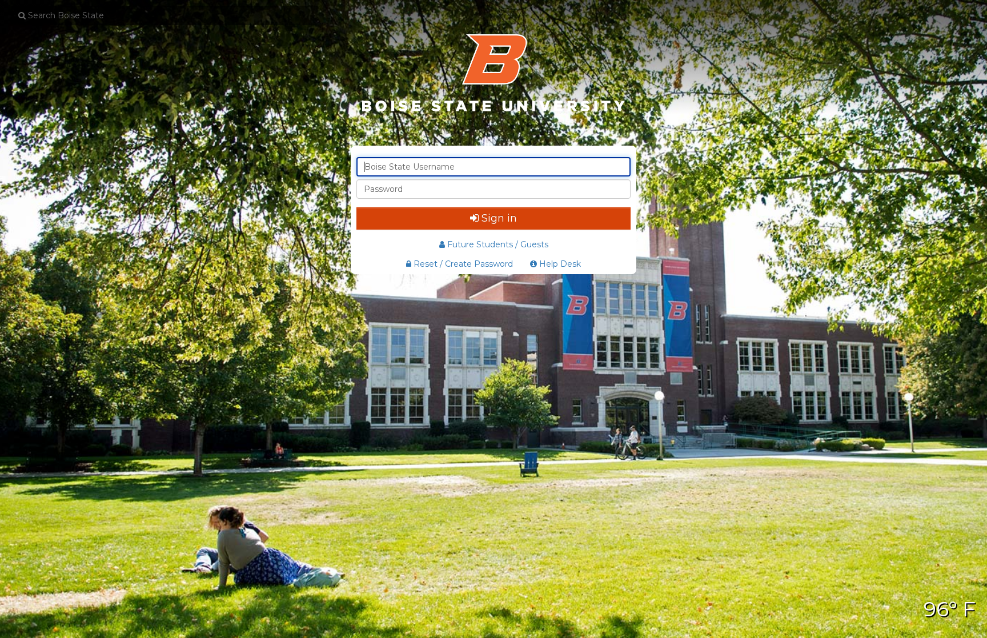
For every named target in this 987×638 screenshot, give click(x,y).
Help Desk (559, 264)
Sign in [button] (499, 218)
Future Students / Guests (497, 244)
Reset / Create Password (462, 264)
